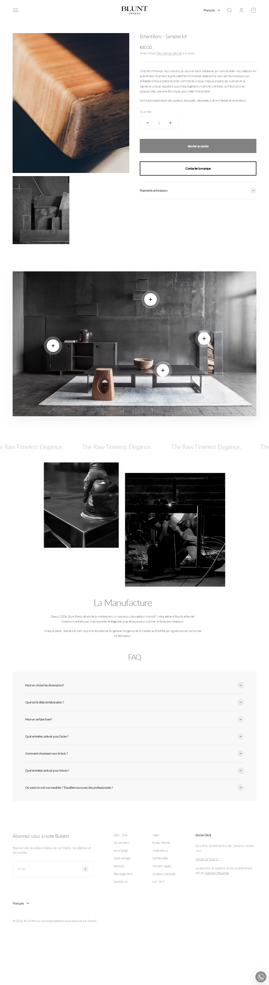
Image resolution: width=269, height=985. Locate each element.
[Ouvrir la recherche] (229, 10)
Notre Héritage (122, 858)
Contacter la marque (198, 168)
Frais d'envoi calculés (169, 53)
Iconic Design (121, 850)
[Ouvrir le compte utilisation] (241, 10)
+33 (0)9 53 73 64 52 (206, 859)
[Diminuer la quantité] (147, 123)
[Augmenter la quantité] (170, 123)
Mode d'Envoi (160, 850)
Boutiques (119, 866)
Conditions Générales (164, 874)
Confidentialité (160, 858)
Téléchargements (123, 874)
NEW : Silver (121, 835)
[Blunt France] (134, 10)
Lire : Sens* (158, 881)
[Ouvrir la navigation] (15, 10)
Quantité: (146, 112)
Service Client (121, 842)
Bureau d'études (161, 842)
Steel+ (155, 835)
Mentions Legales (162, 866)
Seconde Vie (120, 881)
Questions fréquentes (217, 873)
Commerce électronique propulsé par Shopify (69, 921)
